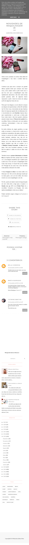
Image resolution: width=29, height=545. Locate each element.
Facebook (23, 194)
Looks (3, 486)
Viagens (4, 491)
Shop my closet (10, 502)
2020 (4, 424)
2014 (4, 467)
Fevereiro (5, 462)
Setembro (5, 445)
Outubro (5, 443)
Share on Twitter (15, 218)
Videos (17, 499)
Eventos (9, 489)
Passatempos (10, 486)
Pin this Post (15, 222)
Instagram (6, 196)
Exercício (12, 499)
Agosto (5, 448)
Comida (4, 494)
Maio (4, 455)
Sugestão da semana (12, 494)
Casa (3, 502)
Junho (4, 452)
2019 (4, 427)
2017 (4, 431)
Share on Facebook (15, 215)
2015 (4, 436)
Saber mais (13, 17)
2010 (4, 476)
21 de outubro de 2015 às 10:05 (15, 267)
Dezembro (5, 438)
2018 (4, 429)
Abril (4, 457)
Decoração (5, 499)
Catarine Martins (15, 299)
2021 (4, 422)
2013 (4, 469)
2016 (4, 434)
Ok (19, 17)
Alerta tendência (12, 491)
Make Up (18, 226)
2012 (4, 471)
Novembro (5, 441)
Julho (4, 450)
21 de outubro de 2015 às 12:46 (15, 283)
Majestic (18, 290)
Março (4, 460)
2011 (4, 474)
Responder (25, 273)
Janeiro (5, 464)
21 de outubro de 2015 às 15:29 (15, 302)
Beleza (14, 226)
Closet (3, 489)
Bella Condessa (14, 265)
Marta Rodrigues (14, 280)
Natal (19, 491)
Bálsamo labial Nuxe (13, 369)
